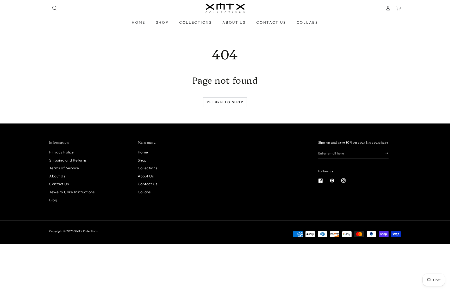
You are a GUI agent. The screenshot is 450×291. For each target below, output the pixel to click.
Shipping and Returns (68, 160)
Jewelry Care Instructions (72, 192)
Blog (53, 200)
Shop (142, 160)
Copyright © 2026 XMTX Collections (73, 231)
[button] (54, 8)
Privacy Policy (61, 152)
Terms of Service (64, 168)
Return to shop (225, 102)
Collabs (144, 192)
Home (143, 152)
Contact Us (59, 184)
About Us (57, 176)
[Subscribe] (387, 153)
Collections (147, 168)
